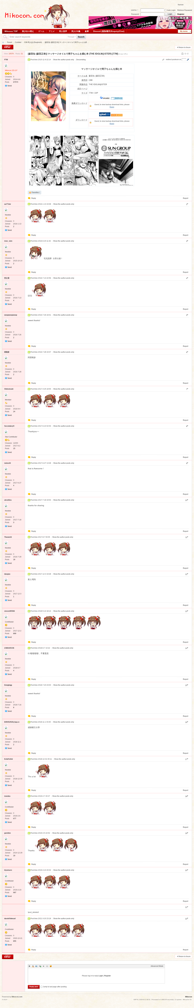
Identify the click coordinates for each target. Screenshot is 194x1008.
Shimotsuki (8, 389)
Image (36, 966)
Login (101, 976)
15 (14, 448)
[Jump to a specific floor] (188, 59)
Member (8, 400)
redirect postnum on (173, 59)
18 (14, 560)
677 (14, 819)
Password (135, 14)
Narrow (180, 5)
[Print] (182, 54)
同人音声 (63, 31)
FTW (6, 60)
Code (47, 966)
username (133, 10)
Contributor (9, 622)
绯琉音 (6, 352)
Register (180, 14)
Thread (71, 37)
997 (14, 893)
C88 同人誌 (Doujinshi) (33, 42)
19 (14, 856)
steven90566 (9, 611)
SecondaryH (9, 426)
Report (185, 198)
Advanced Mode (157, 966)
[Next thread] (188, 54)
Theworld (8, 537)
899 (14, 634)
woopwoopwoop (10, 315)
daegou (7, 574)
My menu (183, 31)
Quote (43, 966)
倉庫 (87, 31)
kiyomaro (8, 870)
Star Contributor (11, 437)
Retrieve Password (184, 10)
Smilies (50, 966)
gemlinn (7, 833)
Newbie (8, 215)
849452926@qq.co (11, 722)
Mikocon (3, 42)
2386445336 (9, 648)
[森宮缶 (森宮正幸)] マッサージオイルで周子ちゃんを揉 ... (66, 42)
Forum (9, 42)
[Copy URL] (123, 54)
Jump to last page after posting (55, 987)
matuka (7, 796)
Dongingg (8, 685)
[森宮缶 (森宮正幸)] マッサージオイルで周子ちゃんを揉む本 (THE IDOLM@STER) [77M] (73, 54)
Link (40, 966)
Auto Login (171, 10)
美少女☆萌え (28, 31)
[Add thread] (7, 47)
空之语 (6, 278)
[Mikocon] (36, 27)
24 (14, 412)
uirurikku (8, 500)
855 (14, 941)
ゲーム (41, 31)
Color (33, 966)
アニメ (52, 31)
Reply (112, 107)
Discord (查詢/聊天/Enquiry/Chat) (108, 31)
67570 (15, 82)
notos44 (7, 463)
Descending (81, 60)
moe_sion (8, 241)
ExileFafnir (8, 759)
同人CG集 (75, 31)
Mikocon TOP (11, 31)
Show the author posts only (63, 60)
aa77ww (7, 204)
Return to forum (184, 47)
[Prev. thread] (185, 54)
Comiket (18, 42)
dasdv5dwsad (9, 919)
